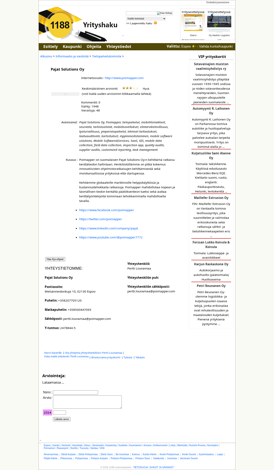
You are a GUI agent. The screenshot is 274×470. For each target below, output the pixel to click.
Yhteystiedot (118, 46)
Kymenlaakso (206, 454)
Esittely (50, 46)
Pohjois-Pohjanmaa (121, 458)
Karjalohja (111, 445)
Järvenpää (98, 445)
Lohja (172, 445)
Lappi (220, 454)
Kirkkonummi (160, 445)
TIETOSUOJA (140, 467)
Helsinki (66, 445)
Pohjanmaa (81, 458)
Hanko (56, 445)
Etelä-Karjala (68, 454)
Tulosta (128, 357)
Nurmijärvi (212, 445)
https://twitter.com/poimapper (100, 219)
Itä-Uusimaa (122, 454)
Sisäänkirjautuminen (217, 2)
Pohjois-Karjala (99, 458)
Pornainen (49, 448)
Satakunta (158, 458)
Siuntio (74, 448)
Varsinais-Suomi (189, 458)
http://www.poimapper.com (124, 78)
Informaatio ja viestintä (72, 56)
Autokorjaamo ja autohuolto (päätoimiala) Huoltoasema (211, 271)
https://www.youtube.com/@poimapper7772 (111, 237)
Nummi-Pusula (197, 445)
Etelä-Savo (107, 454)
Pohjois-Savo (142, 458)
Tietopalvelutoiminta (106, 56)
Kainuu (136, 454)
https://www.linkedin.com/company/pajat (108, 228)
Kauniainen (135, 445)
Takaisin (140, 357)
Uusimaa (172, 458)
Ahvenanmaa (51, 454)
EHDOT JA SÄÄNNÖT (162, 467)
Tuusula (84, 448)
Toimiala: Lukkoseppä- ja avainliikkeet (211, 249)
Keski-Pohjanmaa (169, 454)
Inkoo (87, 445)
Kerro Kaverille (53, 353)
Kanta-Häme (150, 454)
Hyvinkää (77, 445)
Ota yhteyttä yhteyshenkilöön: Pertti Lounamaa (93, 353)
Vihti (102, 448)
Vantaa (94, 448)
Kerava (147, 445)
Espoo (47, 445)
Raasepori (62, 448)
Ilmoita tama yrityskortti (106, 357)
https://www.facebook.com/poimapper (106, 210)
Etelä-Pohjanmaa (88, 454)
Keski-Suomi (189, 454)
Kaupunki (72, 46)
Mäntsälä (182, 445)
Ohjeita (94, 46)
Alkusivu (46, 56)
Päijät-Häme (50, 458)
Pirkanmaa (66, 458)
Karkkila (123, 445)
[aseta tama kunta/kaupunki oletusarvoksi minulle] (194, 46)
